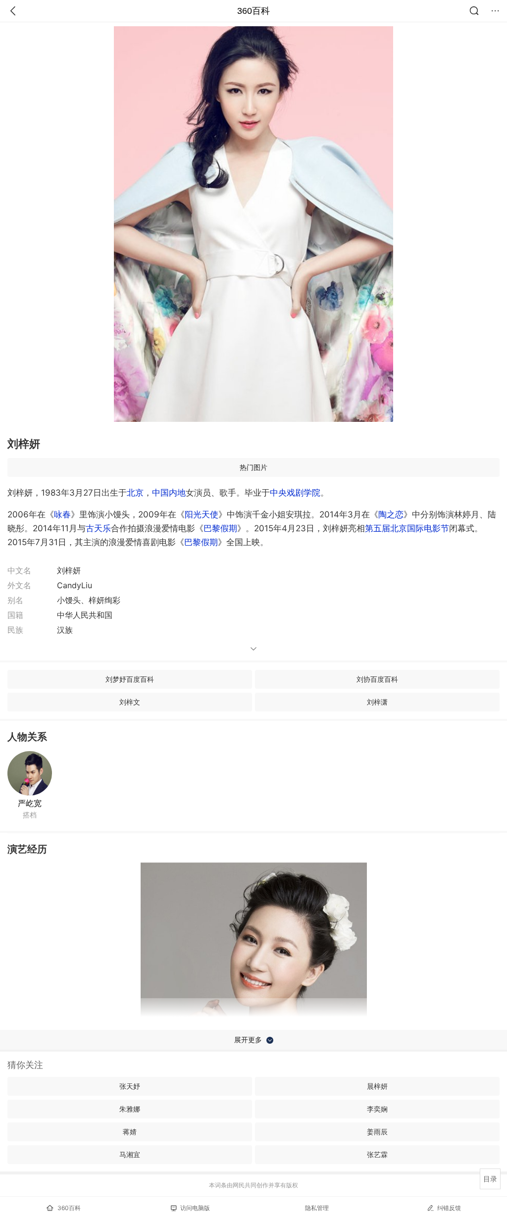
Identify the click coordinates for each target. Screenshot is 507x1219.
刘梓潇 (377, 702)
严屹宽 (30, 803)
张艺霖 (377, 1154)
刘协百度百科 (377, 679)
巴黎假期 (220, 528)
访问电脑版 (195, 1208)
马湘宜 (129, 1154)
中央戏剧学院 (295, 493)
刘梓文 (129, 702)
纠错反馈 (449, 1208)
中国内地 (169, 493)
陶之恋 (391, 514)
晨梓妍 (377, 1086)
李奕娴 (377, 1109)
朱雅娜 (129, 1109)
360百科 (253, 11)
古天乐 (98, 528)
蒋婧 (130, 1131)
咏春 (62, 514)
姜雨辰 (377, 1131)
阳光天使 (201, 514)
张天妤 (129, 1086)
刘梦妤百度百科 (129, 679)
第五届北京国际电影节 (407, 528)
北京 (135, 493)
